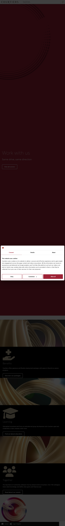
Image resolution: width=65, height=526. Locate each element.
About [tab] (53, 252)
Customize (32, 276)
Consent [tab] (11, 252)
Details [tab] (32, 252)
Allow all (53, 276)
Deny (11, 276)
